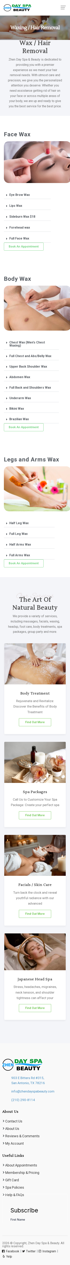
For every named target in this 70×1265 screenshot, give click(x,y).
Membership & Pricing (22, 1173)
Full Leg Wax (18, 534)
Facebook (12, 1251)
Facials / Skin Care (35, 885)
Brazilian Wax (19, 419)
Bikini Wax (16, 408)
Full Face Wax (19, 238)
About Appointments (21, 1165)
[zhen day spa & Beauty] (35, 7)
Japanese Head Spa (35, 979)
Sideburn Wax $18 (22, 216)
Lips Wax (15, 206)
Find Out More (35, 722)
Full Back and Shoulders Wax (30, 387)
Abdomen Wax (19, 377)
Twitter (30, 1251)
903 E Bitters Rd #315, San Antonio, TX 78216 (28, 1080)
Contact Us (13, 1121)
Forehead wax (19, 227)
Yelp (8, 1256)
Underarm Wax (20, 398)
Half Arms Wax (20, 544)
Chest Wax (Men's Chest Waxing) (27, 344)
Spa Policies (14, 1187)
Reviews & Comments (22, 1136)
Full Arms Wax (19, 555)
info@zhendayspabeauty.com (32, 1091)
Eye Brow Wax (19, 195)
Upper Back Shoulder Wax (28, 366)
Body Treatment (35, 693)
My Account (14, 1143)
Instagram (49, 1251)
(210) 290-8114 (23, 1100)
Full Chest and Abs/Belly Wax (30, 356)
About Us (12, 1129)
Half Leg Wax (19, 523)
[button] (27, 195)
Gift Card (12, 1180)
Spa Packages (35, 792)
